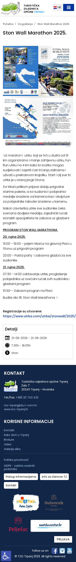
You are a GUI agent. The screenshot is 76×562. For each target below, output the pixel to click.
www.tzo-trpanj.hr (16, 409)
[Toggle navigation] (68, 7)
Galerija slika (12, 449)
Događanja (25, 24)
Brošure (9, 440)
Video (7, 444)
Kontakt (9, 430)
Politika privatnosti (16, 460)
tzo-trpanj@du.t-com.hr (20, 405)
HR (59, 7)
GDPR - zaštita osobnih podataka (19, 467)
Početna (8, 24)
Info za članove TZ (54, 476)
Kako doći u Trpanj (16, 435)
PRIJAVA (63, 539)
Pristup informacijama (21, 476)
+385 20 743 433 (27, 397)
